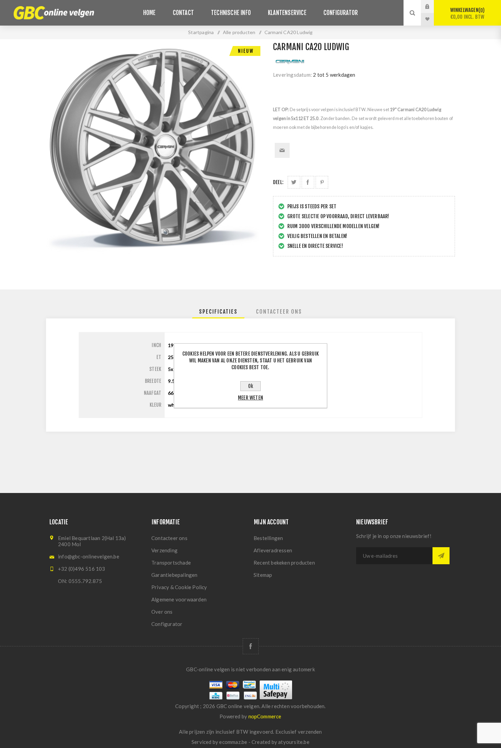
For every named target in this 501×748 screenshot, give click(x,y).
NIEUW (246, 51)
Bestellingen (268, 538)
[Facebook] (251, 646)
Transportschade (171, 562)
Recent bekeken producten (284, 562)
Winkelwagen (467, 13)
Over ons (162, 612)
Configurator (166, 624)
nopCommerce (265, 716)
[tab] (218, 311)
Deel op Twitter (294, 182)
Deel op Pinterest (322, 182)
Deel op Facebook (308, 182)
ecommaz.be (233, 742)
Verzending (164, 550)
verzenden (310, 732)
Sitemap (263, 575)
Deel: (278, 182)
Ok (250, 386)
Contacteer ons (169, 538)
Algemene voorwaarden (179, 599)
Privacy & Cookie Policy (179, 587)
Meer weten (250, 397)
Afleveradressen (273, 550)
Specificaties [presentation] (218, 311)
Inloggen (432, 6)
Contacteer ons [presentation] (279, 311)
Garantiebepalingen (174, 575)
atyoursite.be (293, 742)
